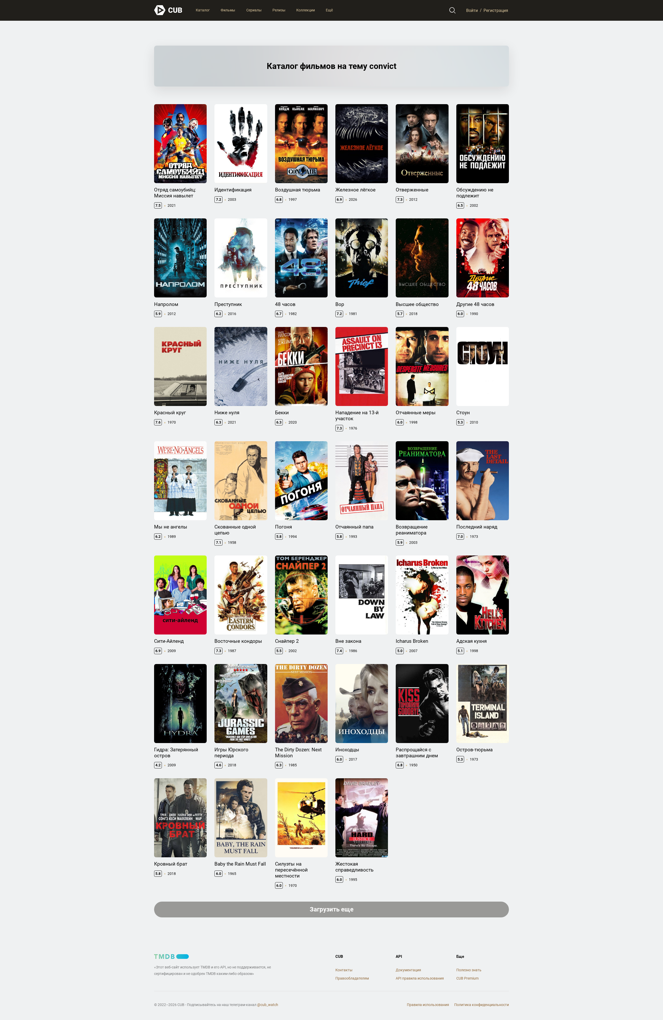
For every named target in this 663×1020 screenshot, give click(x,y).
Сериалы (254, 10)
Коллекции (305, 10)
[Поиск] (452, 10)
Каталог (203, 10)
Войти (472, 10)
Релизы (278, 10)
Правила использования (428, 1005)
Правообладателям (352, 978)
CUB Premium (467, 978)
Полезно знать (468, 970)
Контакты (343, 970)
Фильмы (228, 10)
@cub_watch (267, 1005)
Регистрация (496, 10)
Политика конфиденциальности (481, 1005)
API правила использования (420, 978)
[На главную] (168, 10)
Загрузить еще (332, 909)
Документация (408, 970)
